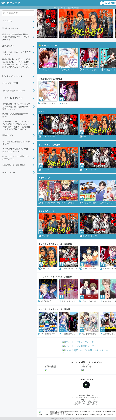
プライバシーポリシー (90, 404)
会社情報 (82, 395)
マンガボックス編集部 (80, 397)
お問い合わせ (92, 402)
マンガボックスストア (86, 399)
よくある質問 (80, 402)
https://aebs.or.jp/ (97, 415)
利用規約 (77, 404)
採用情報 (90, 395)
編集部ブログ (96, 397)
